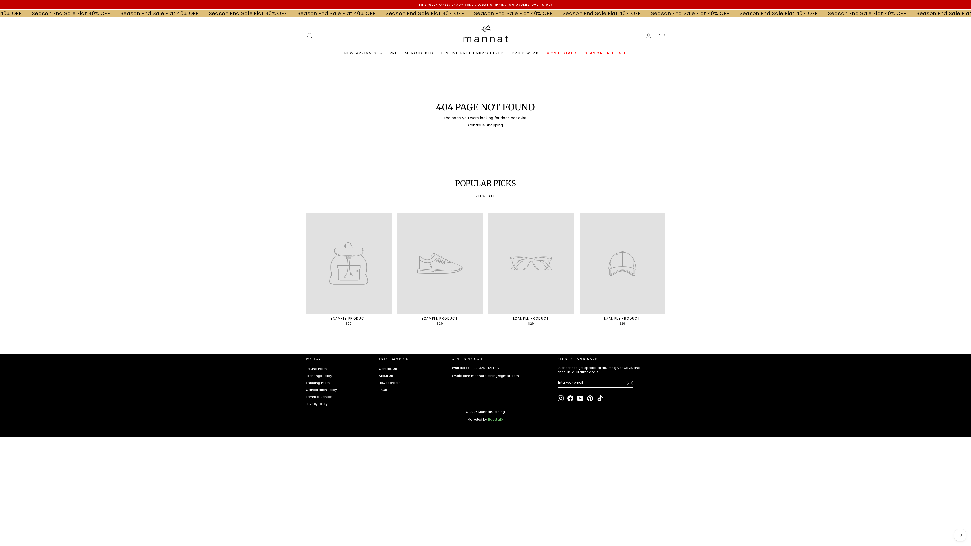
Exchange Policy (319, 376)
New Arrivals (361, 53)
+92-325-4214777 (485, 368)
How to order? (389, 383)
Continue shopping (485, 125)
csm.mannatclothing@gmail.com (491, 376)
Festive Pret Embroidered (472, 53)
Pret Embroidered (412, 53)
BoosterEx (495, 419)
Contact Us (388, 369)
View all (486, 196)
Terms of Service (319, 397)
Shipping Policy (318, 383)
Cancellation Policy (321, 390)
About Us (386, 376)
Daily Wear (525, 53)
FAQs (383, 390)
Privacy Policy (317, 404)
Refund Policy (316, 369)
